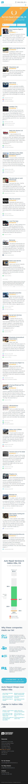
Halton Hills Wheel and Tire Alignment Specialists (8, 718)
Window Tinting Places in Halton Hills (8, 711)
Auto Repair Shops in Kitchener (19, 696)
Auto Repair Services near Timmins (19, 699)
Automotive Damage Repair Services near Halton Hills (7, 714)
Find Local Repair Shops (7, 743)
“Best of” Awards (6, 749)
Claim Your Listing (6, 748)
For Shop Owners (5, 746)
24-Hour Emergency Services (10, 24)
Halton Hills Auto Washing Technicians (19, 711)
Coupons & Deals (21, 24)
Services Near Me (5, 744)
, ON (3, 707)
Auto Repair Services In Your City (7, 694)
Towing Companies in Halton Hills (19, 718)
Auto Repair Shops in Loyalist (7, 699)
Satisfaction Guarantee (7, 741)
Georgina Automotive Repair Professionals (19, 694)
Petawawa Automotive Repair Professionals (7, 696)
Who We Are (4, 752)
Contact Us (4, 754)
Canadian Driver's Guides (7, 751)
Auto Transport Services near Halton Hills (19, 714)
